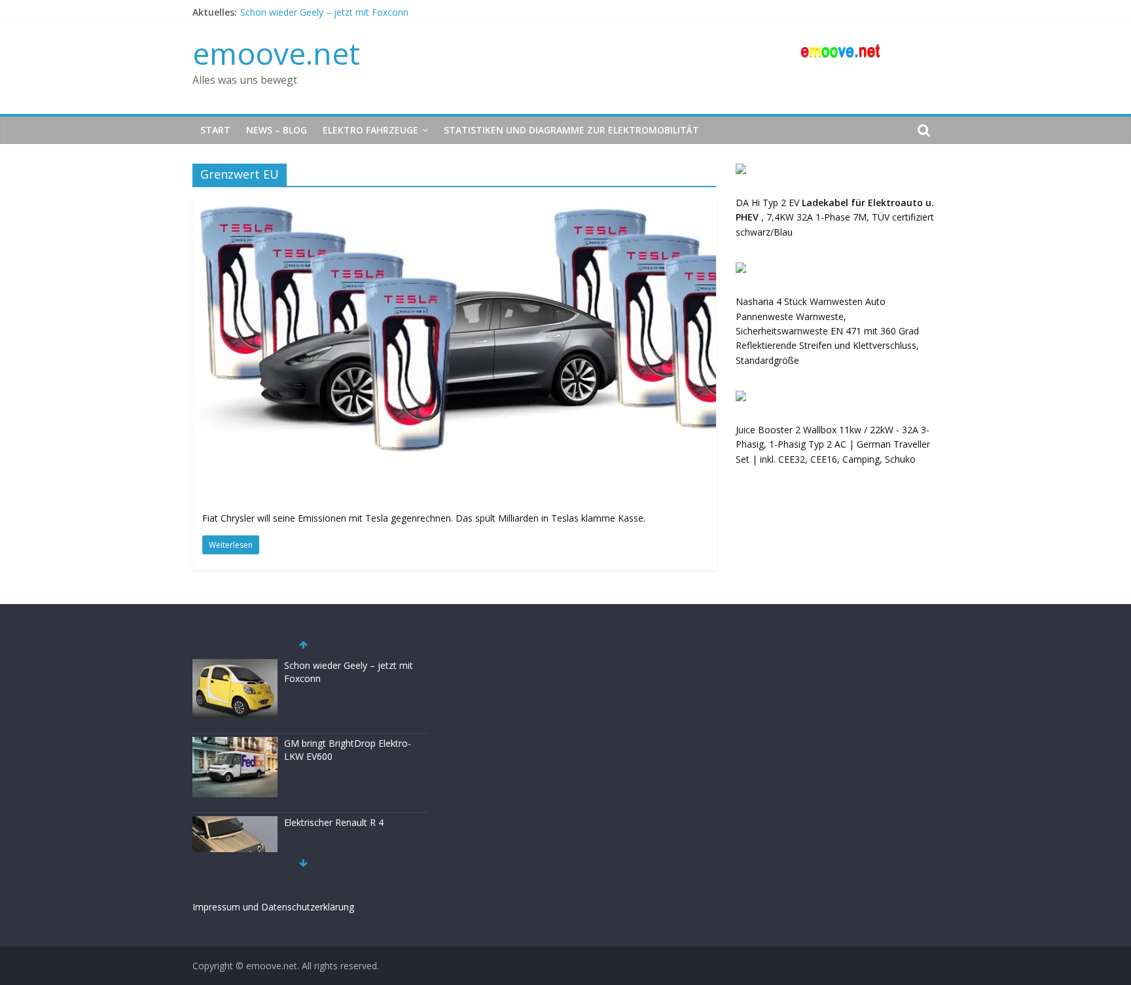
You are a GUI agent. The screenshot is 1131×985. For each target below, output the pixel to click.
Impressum (216, 907)
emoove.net (276, 53)
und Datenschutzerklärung (298, 907)
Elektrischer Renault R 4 (334, 822)
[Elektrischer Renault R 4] (235, 823)
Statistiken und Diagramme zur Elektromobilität (571, 130)
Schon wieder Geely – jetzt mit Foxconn (324, 12)
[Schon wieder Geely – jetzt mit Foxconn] (235, 666)
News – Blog (276, 130)
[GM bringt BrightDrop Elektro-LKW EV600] (235, 744)
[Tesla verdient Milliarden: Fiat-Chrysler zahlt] (454, 205)
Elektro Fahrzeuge (370, 130)
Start (215, 130)
